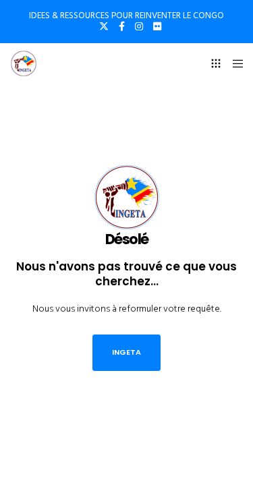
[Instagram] (139, 26)
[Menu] (234, 63)
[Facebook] (122, 26)
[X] (104, 26)
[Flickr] (157, 26)
